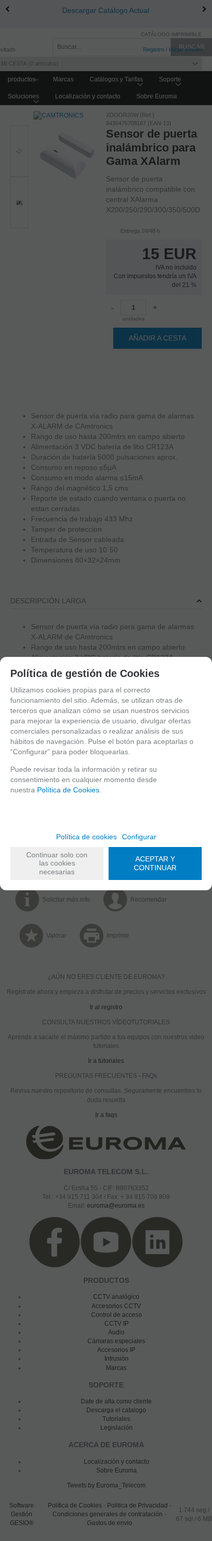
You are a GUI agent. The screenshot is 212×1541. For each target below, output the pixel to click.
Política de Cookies (68, 790)
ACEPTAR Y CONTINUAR (155, 863)
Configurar (139, 837)
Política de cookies (86, 837)
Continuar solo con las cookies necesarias (56, 863)
